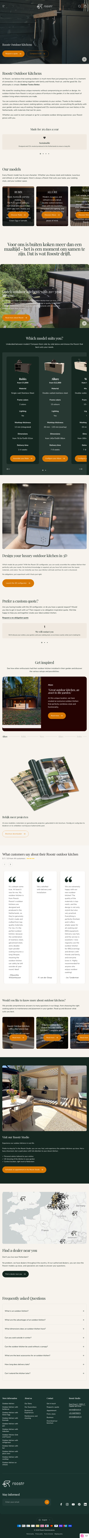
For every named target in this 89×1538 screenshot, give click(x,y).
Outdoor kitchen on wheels (9, 1463)
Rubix (24, 736)
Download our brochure (52, 1422)
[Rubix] (22, 366)
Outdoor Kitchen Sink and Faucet (10, 1436)
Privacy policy (39, 1534)
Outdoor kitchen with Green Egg (10, 1413)
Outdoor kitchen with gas (10, 1425)
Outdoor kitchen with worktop (10, 1458)
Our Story (28, 1403)
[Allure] (55, 366)
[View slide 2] (43, 153)
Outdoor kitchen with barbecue (10, 1408)
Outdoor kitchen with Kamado (10, 1419)
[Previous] (8, 469)
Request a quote (53, 1407)
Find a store (51, 1414)
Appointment (51, 1410)
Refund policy (30, 1534)
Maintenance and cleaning (31, 1417)
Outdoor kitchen (8, 1403)
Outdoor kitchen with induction (10, 1430)
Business (50, 1417)
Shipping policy (58, 1534)
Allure (5, 736)
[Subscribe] (47, 1502)
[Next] (81, 469)
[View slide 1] (40, 153)
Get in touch (51, 1403)
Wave (42, 736)
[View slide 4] (48, 153)
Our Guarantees (31, 1407)
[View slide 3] (45, 153)
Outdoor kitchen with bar (10, 1447)
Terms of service (48, 1534)
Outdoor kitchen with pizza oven (10, 1452)
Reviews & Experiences (29, 1411)
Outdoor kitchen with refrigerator (10, 1441)
